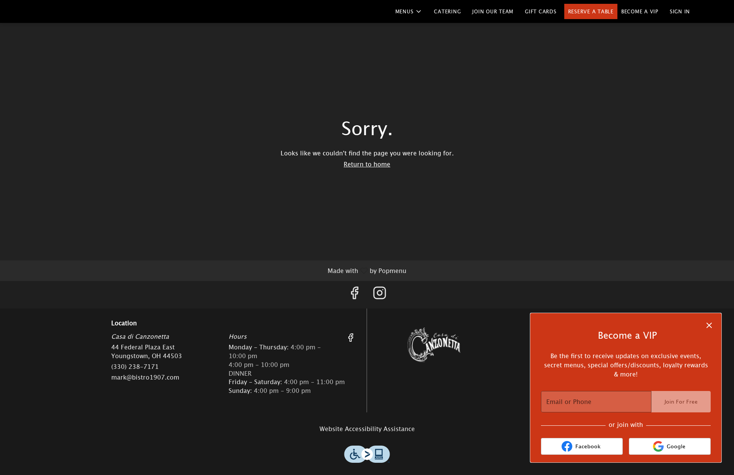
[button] (409, 11)
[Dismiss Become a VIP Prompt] (709, 325)
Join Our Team (492, 11)
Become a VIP (639, 11)
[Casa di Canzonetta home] (23, 11)
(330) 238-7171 (135, 366)
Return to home (367, 164)
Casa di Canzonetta (434, 345)
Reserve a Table (591, 11)
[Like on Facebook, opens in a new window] (354, 294)
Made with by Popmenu (206, 270)
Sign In (680, 11)
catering (447, 11)
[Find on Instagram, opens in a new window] (379, 294)
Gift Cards (541, 11)
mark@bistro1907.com (145, 377)
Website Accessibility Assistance (367, 428)
